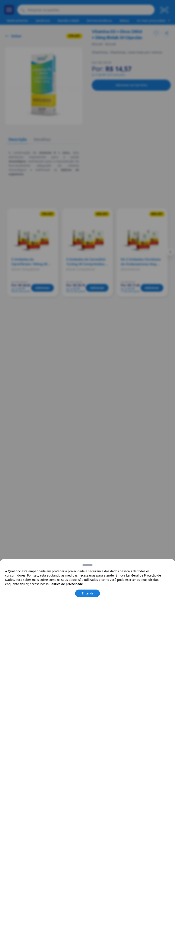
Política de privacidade (66, 584)
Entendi (87, 593)
